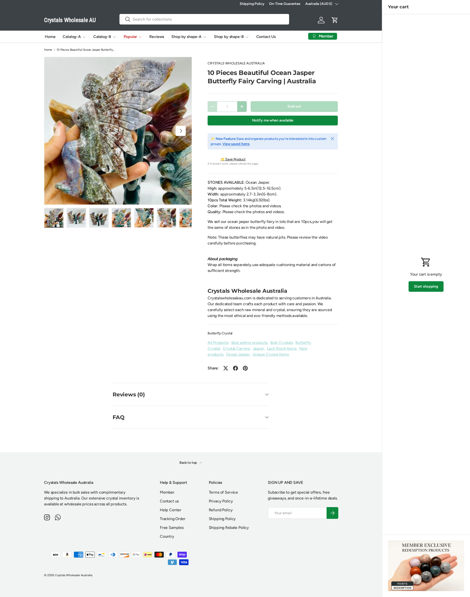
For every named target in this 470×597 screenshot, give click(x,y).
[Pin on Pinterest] (245, 368)
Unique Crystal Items (271, 354)
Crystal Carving (236, 348)
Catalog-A (72, 36)
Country (167, 536)
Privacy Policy (221, 501)
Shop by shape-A (186, 36)
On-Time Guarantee (284, 3)
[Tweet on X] (226, 368)
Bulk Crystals (281, 342)
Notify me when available (272, 120)
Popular (130, 36)
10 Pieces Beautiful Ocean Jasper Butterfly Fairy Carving (86, 49)
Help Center (170, 510)
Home (50, 36)
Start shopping (426, 286)
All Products (218, 342)
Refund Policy (221, 510)
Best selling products (249, 342)
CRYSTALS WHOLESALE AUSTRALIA (236, 63)
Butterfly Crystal (220, 333)
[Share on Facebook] (235, 368)
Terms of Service (223, 492)
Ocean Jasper (238, 354)
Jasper (258, 348)
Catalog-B (102, 36)
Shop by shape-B (229, 36)
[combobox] (204, 19)
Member (167, 492)
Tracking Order (173, 518)
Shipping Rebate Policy (229, 527)
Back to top (188, 463)
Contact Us (266, 36)
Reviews (156, 36)
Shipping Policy (252, 3)
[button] (334, 20)
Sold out (294, 106)
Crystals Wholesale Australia (73, 575)
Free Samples (172, 527)
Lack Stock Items (281, 348)
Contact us (169, 501)
